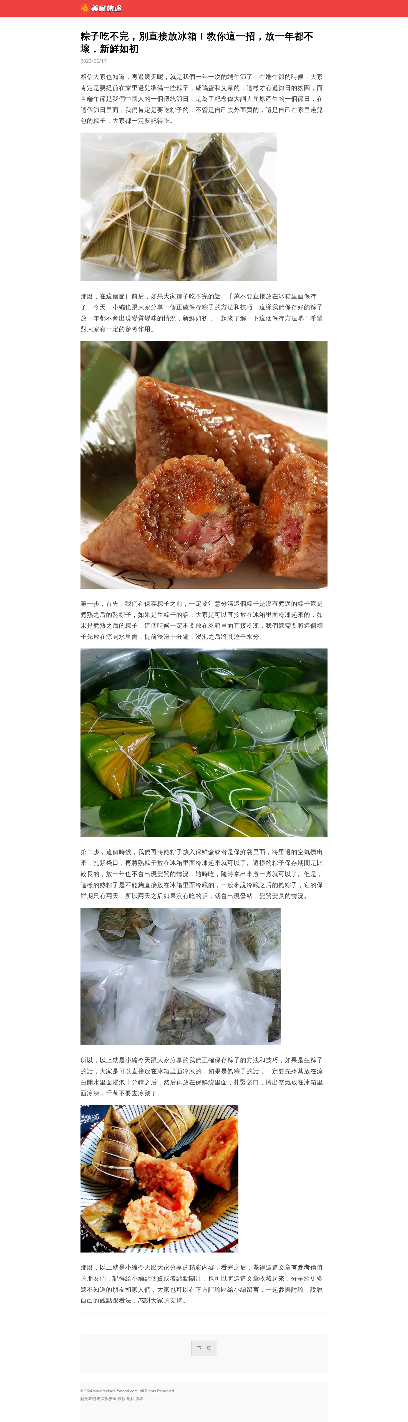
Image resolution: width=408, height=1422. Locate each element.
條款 (121, 1398)
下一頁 (204, 1348)
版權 (139, 1398)
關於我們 (88, 1398)
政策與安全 (107, 1398)
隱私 (130, 1398)
